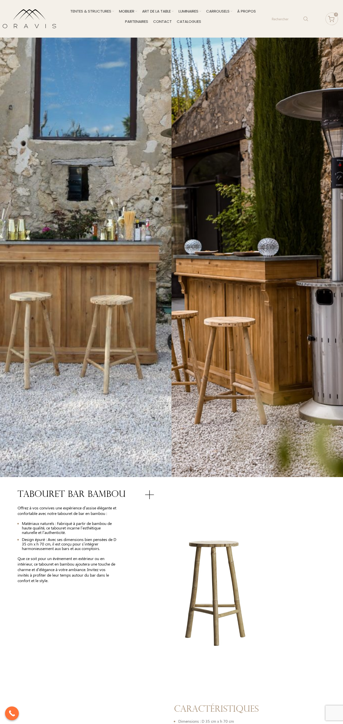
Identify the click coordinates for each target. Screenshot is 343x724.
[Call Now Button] (12, 713)
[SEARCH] (306, 19)
